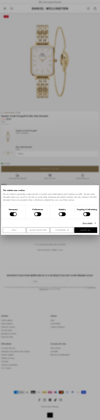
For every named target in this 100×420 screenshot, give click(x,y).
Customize (60, 230)
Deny (14, 230)
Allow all (86, 230)
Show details (88, 223)
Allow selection (38, 230)
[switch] (37, 214)
